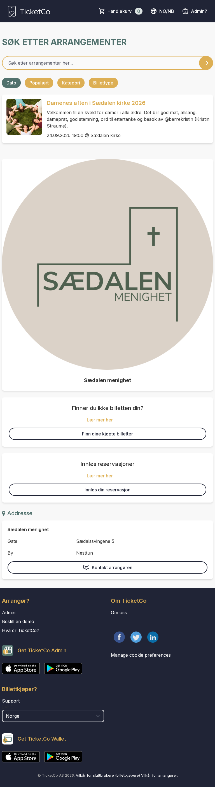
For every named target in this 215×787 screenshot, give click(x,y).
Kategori (71, 83)
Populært (39, 83)
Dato (11, 83)
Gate (12, 541)
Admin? (199, 11)
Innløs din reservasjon (107, 490)
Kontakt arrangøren (112, 567)
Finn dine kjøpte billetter (107, 434)
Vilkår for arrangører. (159, 775)
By (10, 553)
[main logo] (29, 11)
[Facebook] (119, 637)
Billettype (103, 83)
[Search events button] (206, 63)
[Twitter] (136, 637)
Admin (8, 612)
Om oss (119, 612)
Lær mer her (100, 420)
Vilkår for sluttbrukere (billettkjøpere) (108, 775)
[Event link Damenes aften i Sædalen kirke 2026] (22, 117)
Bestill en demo (18, 621)
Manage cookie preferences (141, 655)
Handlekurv (124, 11)
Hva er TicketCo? (20, 630)
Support (11, 701)
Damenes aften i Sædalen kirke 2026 (96, 103)
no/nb (166, 11)
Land (7, 707)
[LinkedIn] (152, 637)
